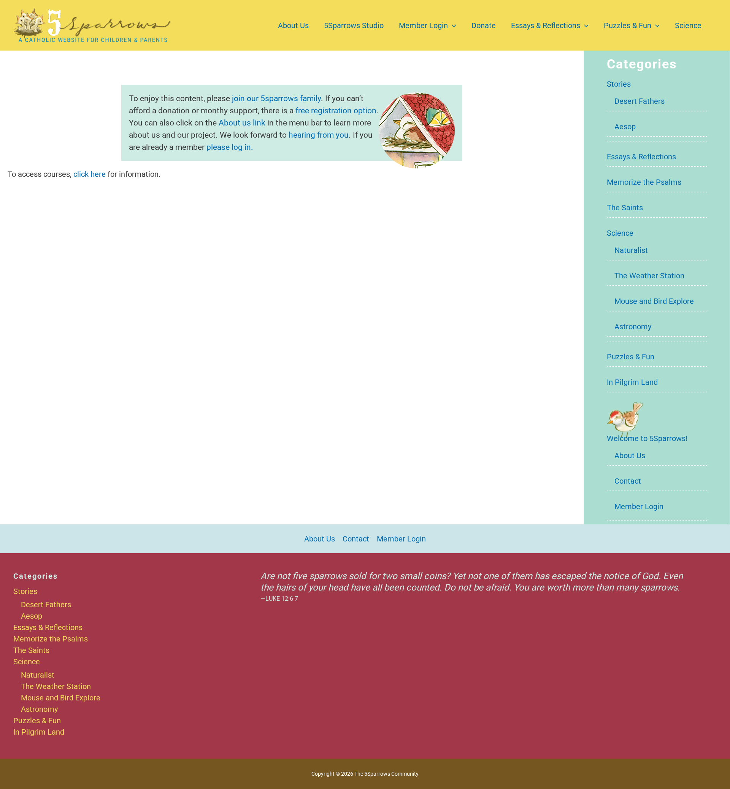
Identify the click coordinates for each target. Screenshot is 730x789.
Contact (627, 481)
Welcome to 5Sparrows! (647, 438)
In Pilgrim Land (632, 382)
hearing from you (319, 135)
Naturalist (631, 250)
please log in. (229, 147)
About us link (242, 122)
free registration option (335, 110)
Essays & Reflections (545, 25)
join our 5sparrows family (276, 98)
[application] (452, 25)
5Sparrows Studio (354, 25)
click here (89, 174)
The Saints (625, 207)
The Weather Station (649, 275)
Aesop (625, 126)
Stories (619, 84)
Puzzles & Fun (627, 25)
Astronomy (632, 326)
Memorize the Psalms (644, 182)
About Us (293, 25)
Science (688, 25)
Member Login (423, 25)
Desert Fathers (639, 101)
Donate (483, 25)
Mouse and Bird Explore (654, 301)
